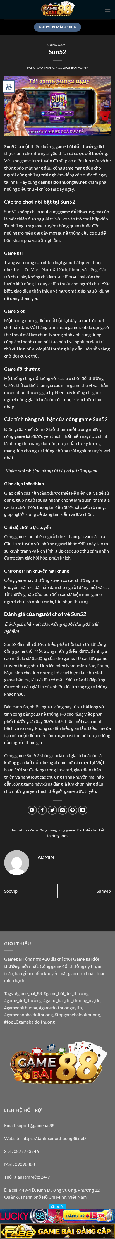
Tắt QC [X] (57, 1206)
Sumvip (104, 891)
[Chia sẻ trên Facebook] (42, 810)
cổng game (57, 44)
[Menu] (107, 9)
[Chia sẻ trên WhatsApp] (32, 810)
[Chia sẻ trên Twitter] (52, 810)
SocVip (11, 891)
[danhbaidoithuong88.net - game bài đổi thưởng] (57, 9)
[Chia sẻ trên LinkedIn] (82, 810)
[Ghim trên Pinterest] (72, 810)
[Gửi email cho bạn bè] (62, 810)
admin (83, 67)
